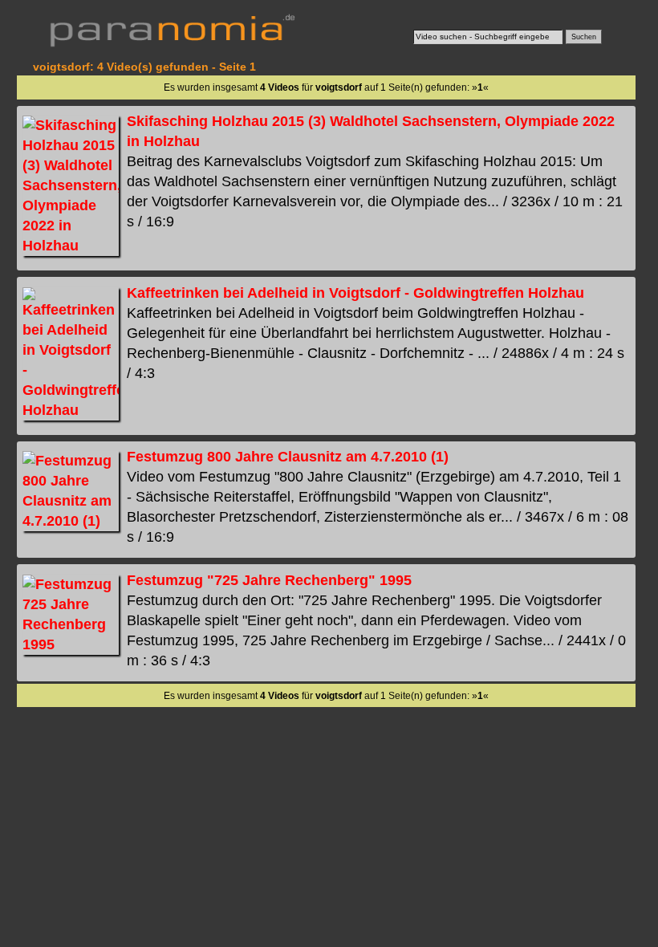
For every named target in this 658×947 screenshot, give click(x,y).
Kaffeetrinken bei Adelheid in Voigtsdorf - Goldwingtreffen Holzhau (355, 293)
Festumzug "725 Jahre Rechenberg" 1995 (269, 580)
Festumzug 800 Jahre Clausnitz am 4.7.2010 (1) (288, 457)
